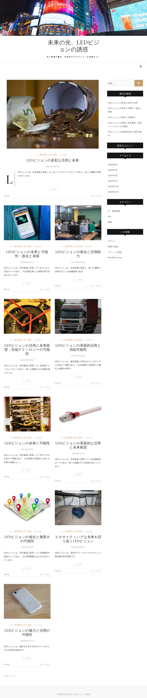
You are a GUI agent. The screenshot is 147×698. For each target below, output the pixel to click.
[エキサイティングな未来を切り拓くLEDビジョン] (78, 507)
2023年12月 (113, 186)
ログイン (112, 241)
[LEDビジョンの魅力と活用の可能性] (27, 601)
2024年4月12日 (78, 356)
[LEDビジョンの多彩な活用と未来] (52, 114)
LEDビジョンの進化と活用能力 (78, 253)
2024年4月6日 (78, 453)
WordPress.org (114, 257)
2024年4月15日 (27, 360)
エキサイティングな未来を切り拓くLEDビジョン (78, 538)
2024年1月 (113, 181)
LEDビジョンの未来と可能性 (27, 443)
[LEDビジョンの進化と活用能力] (78, 222)
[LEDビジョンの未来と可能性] (27, 414)
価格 (55, 154)
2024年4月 (113, 164)
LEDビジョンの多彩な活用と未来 (52, 160)
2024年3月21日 (27, 641)
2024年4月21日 (27, 262)
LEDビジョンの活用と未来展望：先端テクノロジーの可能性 (27, 349)
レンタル (63, 154)
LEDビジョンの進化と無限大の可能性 (27, 538)
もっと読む (52, 189)
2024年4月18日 (78, 262)
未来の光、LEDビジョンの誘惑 (73, 45)
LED (50, 154)
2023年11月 (113, 192)
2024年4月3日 (27, 547)
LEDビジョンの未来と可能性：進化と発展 (27, 253)
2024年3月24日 (78, 547)
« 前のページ (9, 675)
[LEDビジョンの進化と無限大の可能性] (27, 507)
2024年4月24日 (52, 166)
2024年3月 (113, 170)
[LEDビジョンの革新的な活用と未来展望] (78, 414)
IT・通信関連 (41, 154)
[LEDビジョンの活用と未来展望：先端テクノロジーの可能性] (27, 316)
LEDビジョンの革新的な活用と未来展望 (78, 445)
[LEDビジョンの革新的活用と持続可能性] (78, 316)
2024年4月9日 (27, 449)
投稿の (113, 246)
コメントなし (95, 196)
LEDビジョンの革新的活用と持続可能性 (78, 347)
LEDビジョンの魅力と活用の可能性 (27, 632)
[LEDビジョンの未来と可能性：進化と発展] (27, 222)
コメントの (115, 252)
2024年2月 (113, 175)
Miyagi (6, 196)
